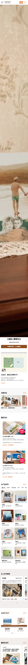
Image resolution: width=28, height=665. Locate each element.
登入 (25, 2)
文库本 (8, 599)
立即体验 (3, 383)
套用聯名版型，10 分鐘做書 (14, 346)
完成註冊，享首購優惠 (8, 445)
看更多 (24, 392)
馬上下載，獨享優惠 (7, 477)
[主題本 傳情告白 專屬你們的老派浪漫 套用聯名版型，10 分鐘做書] (14, 171)
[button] (7, 622)
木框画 (11, 599)
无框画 (15, 599)
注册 (21, 2)
